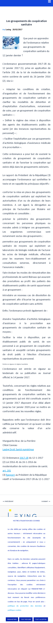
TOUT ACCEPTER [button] (40, 619)
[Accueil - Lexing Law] (26, 516)
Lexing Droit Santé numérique (18, 449)
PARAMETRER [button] (12, 619)
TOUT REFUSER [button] (26, 619)
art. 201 (7, 470)
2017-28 (24, 457)
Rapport (10, 474)
